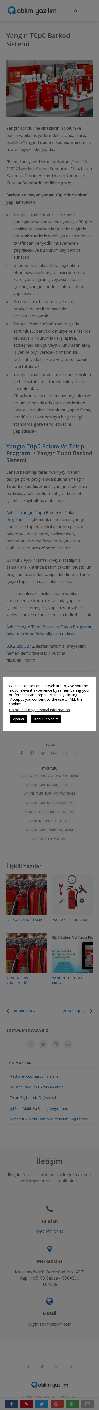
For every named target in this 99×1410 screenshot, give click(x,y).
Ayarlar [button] (18, 719)
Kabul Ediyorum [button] (46, 719)
